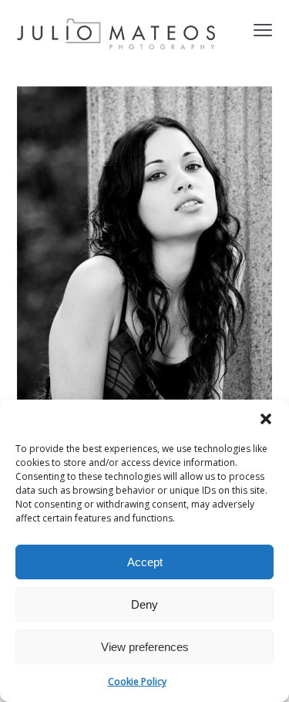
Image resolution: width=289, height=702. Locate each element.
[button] (266, 419)
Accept (145, 562)
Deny (144, 604)
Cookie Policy (137, 681)
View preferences (145, 646)
